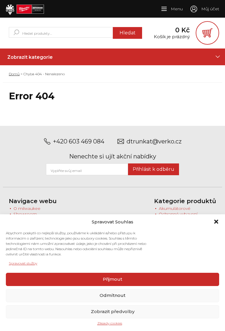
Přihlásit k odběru (153, 169)
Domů (14, 74)
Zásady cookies (109, 323)
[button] (216, 222)
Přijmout (112, 279)
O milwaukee (26, 208)
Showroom (25, 214)
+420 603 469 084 (78, 141)
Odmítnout (112, 295)
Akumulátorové (174, 208)
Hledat (128, 33)
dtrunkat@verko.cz (154, 141)
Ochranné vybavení (178, 214)
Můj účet (210, 8)
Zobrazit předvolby (112, 311)
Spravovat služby (23, 263)
